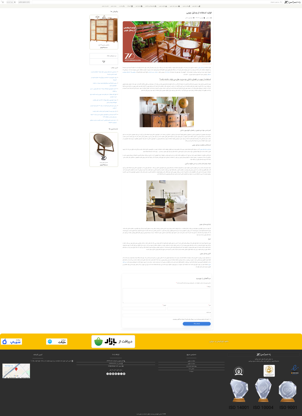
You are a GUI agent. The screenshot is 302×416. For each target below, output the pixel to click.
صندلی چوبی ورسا (104, 162)
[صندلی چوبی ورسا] (104, 147)
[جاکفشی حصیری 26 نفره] (104, 29)
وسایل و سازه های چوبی (205, 149)
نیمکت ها (167, 72)
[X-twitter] (121, 374)
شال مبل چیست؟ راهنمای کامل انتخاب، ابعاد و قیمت (105, 111)
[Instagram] (107, 374)
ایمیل (164, 305)
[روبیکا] (118, 374)
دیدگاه (209, 287)
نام (209, 305)
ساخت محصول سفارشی (24, 2)
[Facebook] (124, 374)
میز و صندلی (151, 72)
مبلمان (156, 72)
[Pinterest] (116, 374)
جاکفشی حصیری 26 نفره (103, 45)
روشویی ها (133, 72)
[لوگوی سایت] (292, 2)
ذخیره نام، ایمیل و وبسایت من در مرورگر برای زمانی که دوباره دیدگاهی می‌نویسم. (191, 319)
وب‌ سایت (208, 312)
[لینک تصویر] (113, 341)
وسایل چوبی (201, 67)
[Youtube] (113, 374)
